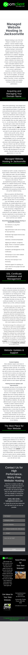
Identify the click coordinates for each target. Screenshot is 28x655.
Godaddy (4, 341)
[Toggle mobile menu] (25, 8)
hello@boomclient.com (14, 501)
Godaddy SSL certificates (18, 342)
